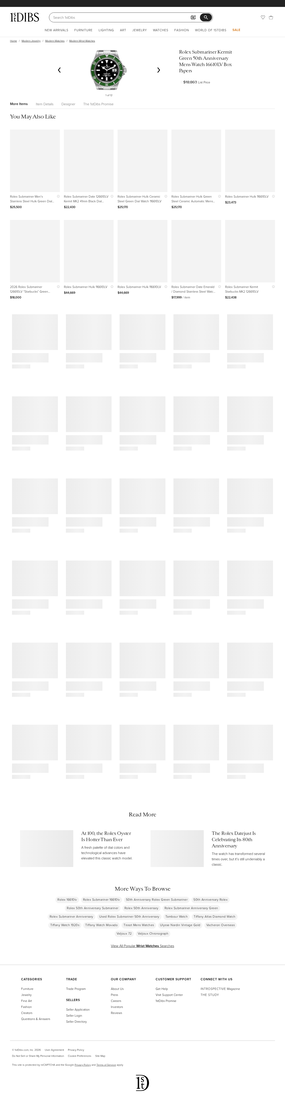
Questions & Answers (35, 1019)
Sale (236, 30)
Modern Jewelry (31, 41)
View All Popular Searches (142, 945)
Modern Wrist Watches (82, 41)
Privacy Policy (76, 1050)
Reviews (116, 1013)
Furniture (83, 30)
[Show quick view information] (57, 196)
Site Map (100, 1056)
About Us (117, 989)
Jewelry (139, 30)
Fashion (181, 30)
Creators (26, 1013)
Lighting (106, 30)
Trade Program (76, 989)
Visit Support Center (169, 995)
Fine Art (26, 1001)
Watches (160, 30)
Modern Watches (55, 41)
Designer (68, 103)
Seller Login (74, 1015)
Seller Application (78, 1009)
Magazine (220, 989)
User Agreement (54, 1050)
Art (123, 30)
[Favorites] (263, 17)
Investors (117, 1007)
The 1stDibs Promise (98, 103)
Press (114, 995)
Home (13, 41)
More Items (19, 103)
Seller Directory (76, 1021)
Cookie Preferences (79, 1056)
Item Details (44, 103)
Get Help (162, 989)
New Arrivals (56, 30)
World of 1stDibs (210, 30)
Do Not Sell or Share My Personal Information (38, 1056)
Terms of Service (106, 1065)
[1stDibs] (24, 17)
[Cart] (271, 17)
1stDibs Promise (166, 1001)
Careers (116, 1001)
